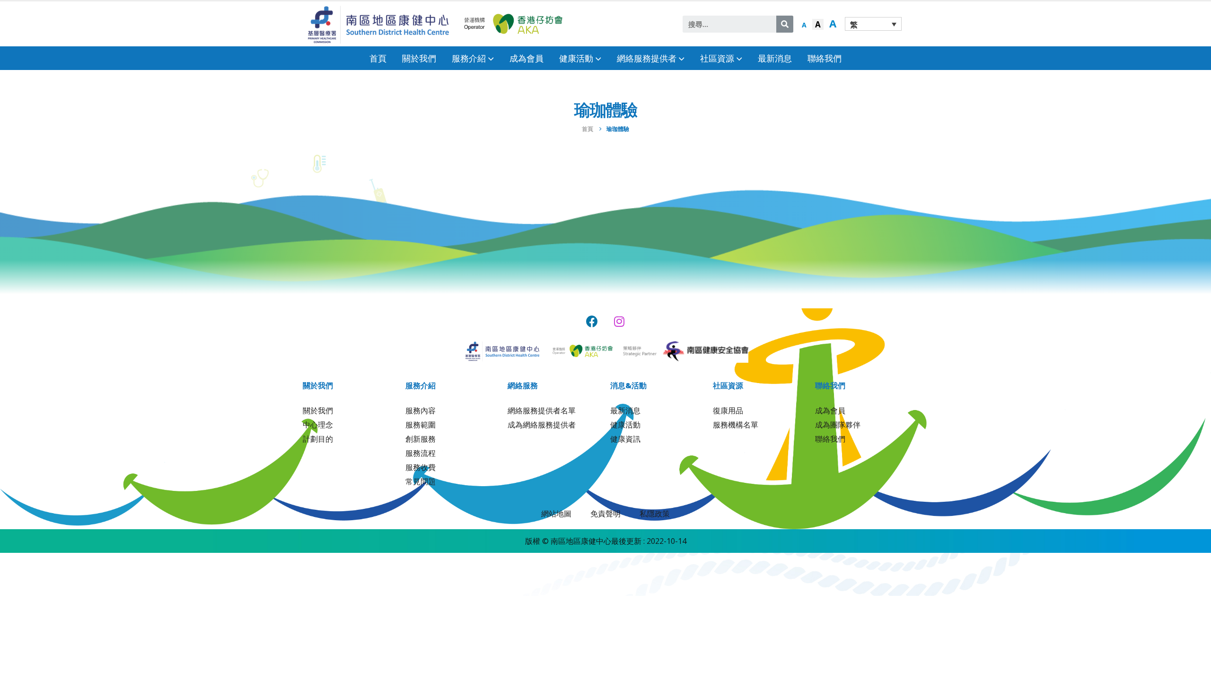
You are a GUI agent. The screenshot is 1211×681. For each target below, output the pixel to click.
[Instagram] (619, 321)
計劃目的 (318, 439)
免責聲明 (605, 513)
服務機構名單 (735, 424)
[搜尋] (784, 24)
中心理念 (318, 424)
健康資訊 (625, 439)
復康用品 (728, 410)
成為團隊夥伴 (837, 424)
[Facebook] (592, 321)
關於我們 (419, 58)
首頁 (377, 58)
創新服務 (420, 439)
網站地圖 (556, 513)
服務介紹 (469, 58)
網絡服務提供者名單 (542, 410)
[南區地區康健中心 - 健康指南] (378, 23)
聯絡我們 (824, 58)
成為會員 (526, 58)
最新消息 (775, 58)
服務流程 (420, 453)
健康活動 (625, 424)
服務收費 (420, 467)
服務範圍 (420, 424)
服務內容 (420, 410)
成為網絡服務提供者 (542, 424)
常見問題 (420, 481)
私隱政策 (655, 513)
